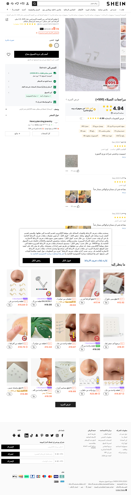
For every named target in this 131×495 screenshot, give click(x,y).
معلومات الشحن (106, 437)
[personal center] (27, 3)
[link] (22, 3)
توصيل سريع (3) (98, 126)
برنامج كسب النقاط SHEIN (89, 447)
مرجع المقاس (107, 446)
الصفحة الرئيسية (120, 15)
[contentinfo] (32, 476)
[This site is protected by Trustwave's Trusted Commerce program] (62, 481)
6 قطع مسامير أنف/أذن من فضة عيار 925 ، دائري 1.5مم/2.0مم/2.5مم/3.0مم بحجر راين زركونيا (65, 388)
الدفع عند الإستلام (90, 440)
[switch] (82, 118)
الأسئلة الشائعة (91, 437)
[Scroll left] (10, 9)
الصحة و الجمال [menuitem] (13, 10)
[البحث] (34, 3)
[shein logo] (116, 3)
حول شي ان (123, 434)
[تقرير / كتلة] (66, 170)
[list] (43, 435)
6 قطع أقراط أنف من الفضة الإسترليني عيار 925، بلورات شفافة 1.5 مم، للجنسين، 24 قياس (89, 299)
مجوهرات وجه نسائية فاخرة (59, 15)
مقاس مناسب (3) (104, 131)
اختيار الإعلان (74, 487)
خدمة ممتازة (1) (119, 131)
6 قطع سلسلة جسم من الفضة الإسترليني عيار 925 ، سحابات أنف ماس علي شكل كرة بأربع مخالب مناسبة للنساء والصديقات (17, 388)
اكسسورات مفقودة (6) (90, 136)
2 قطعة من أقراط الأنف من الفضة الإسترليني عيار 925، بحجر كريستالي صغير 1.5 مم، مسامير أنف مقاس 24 (17, 343)
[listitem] (113, 289)
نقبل (62, 472)
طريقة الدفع (92, 434)
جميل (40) (84, 126)
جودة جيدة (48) (107, 136)
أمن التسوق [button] (48, 92)
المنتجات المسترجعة (104, 440)
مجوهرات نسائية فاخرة (92, 15)
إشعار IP (88, 487)
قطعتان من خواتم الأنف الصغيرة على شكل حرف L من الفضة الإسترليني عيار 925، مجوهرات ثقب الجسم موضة (65, 299)
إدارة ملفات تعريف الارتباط (77, 484)
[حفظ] (8, 54)
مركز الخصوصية (122, 484)
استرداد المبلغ (107, 443)
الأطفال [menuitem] (80, 10)
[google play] (14, 437)
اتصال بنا (124, 437)
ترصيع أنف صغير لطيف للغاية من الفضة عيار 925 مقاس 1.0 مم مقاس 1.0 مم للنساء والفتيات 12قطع (113, 343)
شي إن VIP (107, 452)
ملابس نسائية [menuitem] (103, 10)
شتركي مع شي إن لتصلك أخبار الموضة (52, 442)
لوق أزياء (124, 443)
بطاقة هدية (92, 443)
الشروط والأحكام (121, 487)
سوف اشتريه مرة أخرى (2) (115, 126)
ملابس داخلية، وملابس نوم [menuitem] (51, 10)
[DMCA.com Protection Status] (56, 481)
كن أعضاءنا (123, 440)
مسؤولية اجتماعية (121, 446)
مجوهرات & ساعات (107, 15)
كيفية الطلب (107, 434)
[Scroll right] (7, 9)
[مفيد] (77, 170)
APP (19, 430)
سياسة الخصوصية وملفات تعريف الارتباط (101, 484)
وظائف (125, 449)
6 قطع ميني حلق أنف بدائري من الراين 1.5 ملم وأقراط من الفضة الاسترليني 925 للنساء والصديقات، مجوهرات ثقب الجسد (113, 299)
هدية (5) (82, 131)
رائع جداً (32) (120, 136)
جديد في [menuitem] (113, 10)
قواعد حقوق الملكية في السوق (103, 487)
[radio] (56, 45)
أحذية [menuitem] (24, 10)
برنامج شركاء (123, 452)
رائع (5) (92, 131)
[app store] (19, 437)
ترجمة (124, 157)
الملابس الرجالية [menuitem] (69, 10)
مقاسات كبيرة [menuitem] (91, 10)
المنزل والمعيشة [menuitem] (34, 10)
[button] (12, 3)
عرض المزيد (65, 404)
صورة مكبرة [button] (9, 40)
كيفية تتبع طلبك (106, 456)
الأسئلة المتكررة (106, 449)
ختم (82, 487)
